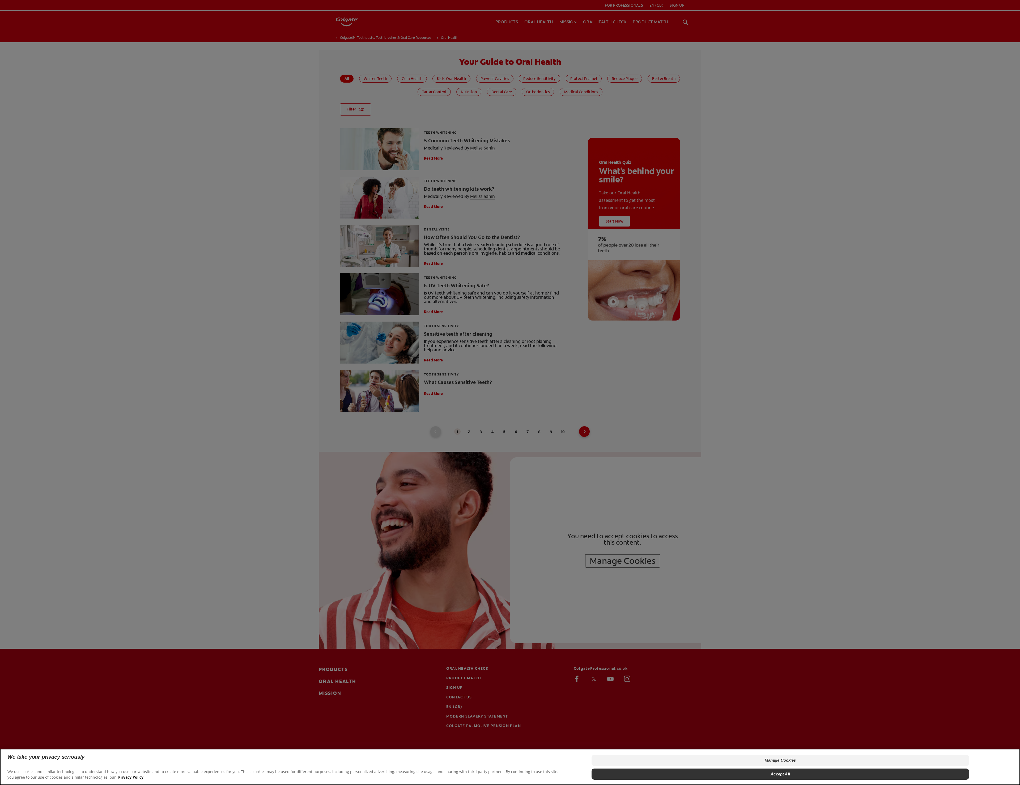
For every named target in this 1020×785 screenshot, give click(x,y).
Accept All (780, 774)
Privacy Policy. (131, 777)
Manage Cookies (780, 760)
